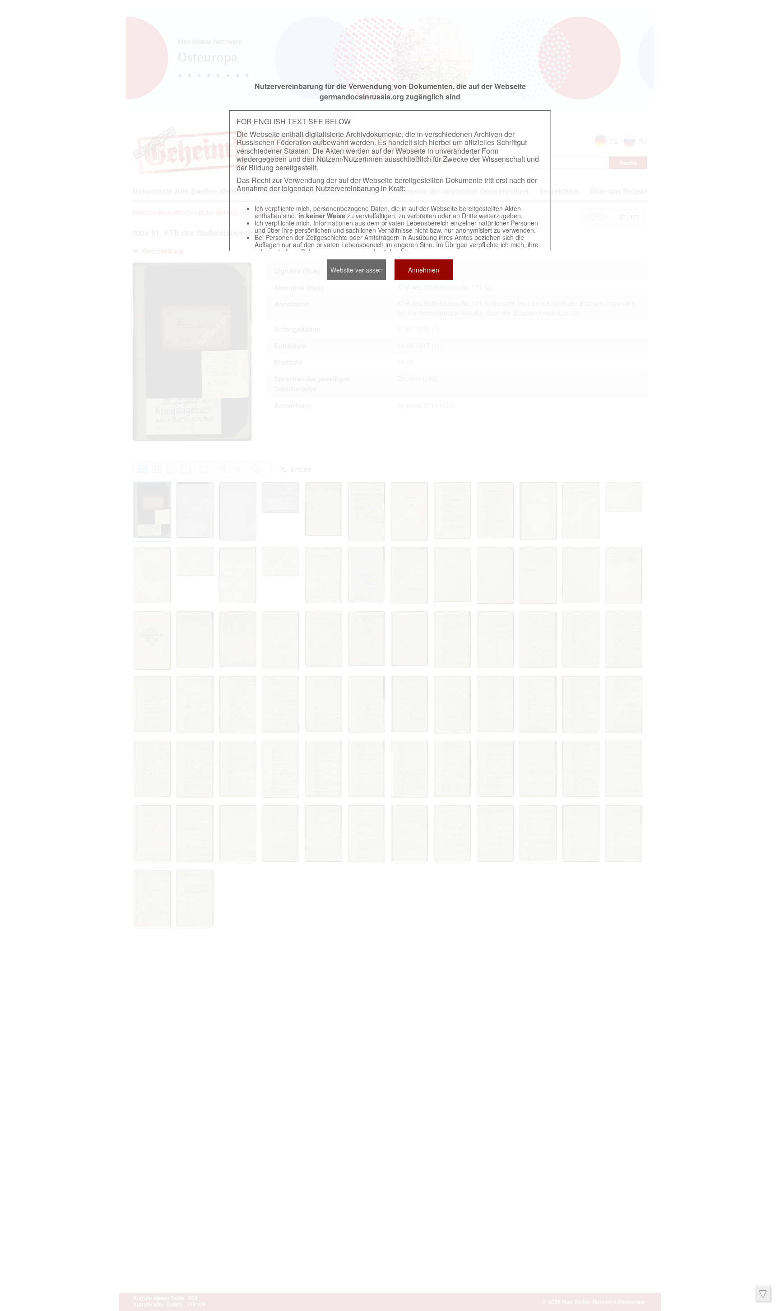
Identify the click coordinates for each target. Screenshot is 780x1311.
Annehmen (423, 269)
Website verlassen (356, 269)
